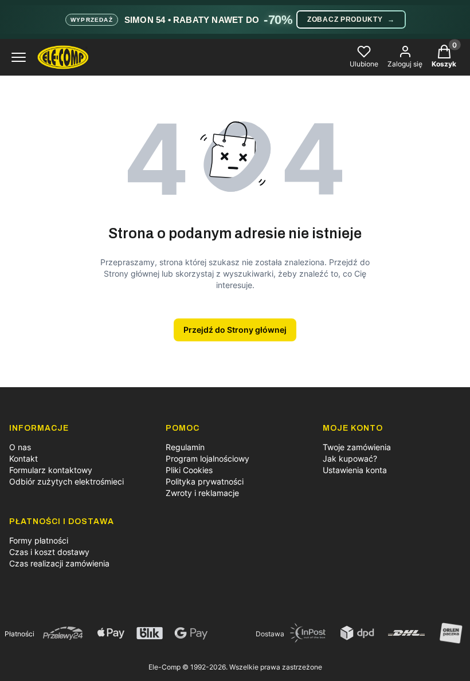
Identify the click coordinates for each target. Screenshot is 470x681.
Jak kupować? (350, 458)
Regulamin (185, 447)
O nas (20, 447)
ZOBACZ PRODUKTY (351, 19)
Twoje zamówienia (357, 447)
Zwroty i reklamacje (202, 493)
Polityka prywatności (205, 481)
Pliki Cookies (189, 470)
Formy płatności (38, 540)
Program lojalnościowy (207, 458)
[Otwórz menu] (19, 57)
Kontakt (23, 458)
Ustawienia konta (355, 470)
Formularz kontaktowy (50, 470)
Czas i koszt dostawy (49, 552)
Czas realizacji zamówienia (59, 563)
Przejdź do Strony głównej (235, 329)
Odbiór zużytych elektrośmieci (66, 481)
